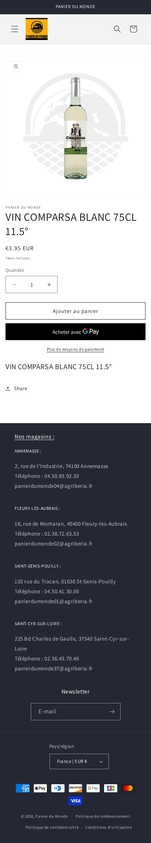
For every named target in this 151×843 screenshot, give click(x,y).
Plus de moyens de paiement (75, 349)
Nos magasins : (34, 436)
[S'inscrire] (112, 711)
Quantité (14, 270)
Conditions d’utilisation (108, 827)
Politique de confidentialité (52, 827)
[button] (15, 29)
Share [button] (20, 388)
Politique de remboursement (103, 816)
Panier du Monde (52, 815)
